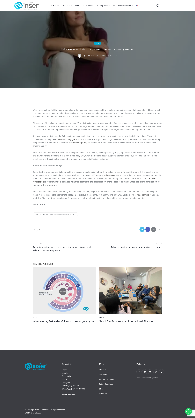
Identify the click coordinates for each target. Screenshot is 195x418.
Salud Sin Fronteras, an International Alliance (126, 321)
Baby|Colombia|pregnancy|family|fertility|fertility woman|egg (55, 214)
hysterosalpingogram (67, 139)
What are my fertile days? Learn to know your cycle (63, 321)
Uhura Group (36, 413)
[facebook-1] (139, 371)
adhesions (109, 175)
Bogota (64, 370)
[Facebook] (147, 229)
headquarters (143, 195)
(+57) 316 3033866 (73, 389)
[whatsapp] (155, 371)
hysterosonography (78, 143)
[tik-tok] (161, 371)
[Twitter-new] (142, 229)
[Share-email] (153, 229)
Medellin (65, 373)
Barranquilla (66, 376)
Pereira (64, 379)
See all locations (68, 395)
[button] (36, 229)
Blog (97, 43)
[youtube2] (150, 371)
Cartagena (66, 383)
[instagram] (144, 371)
